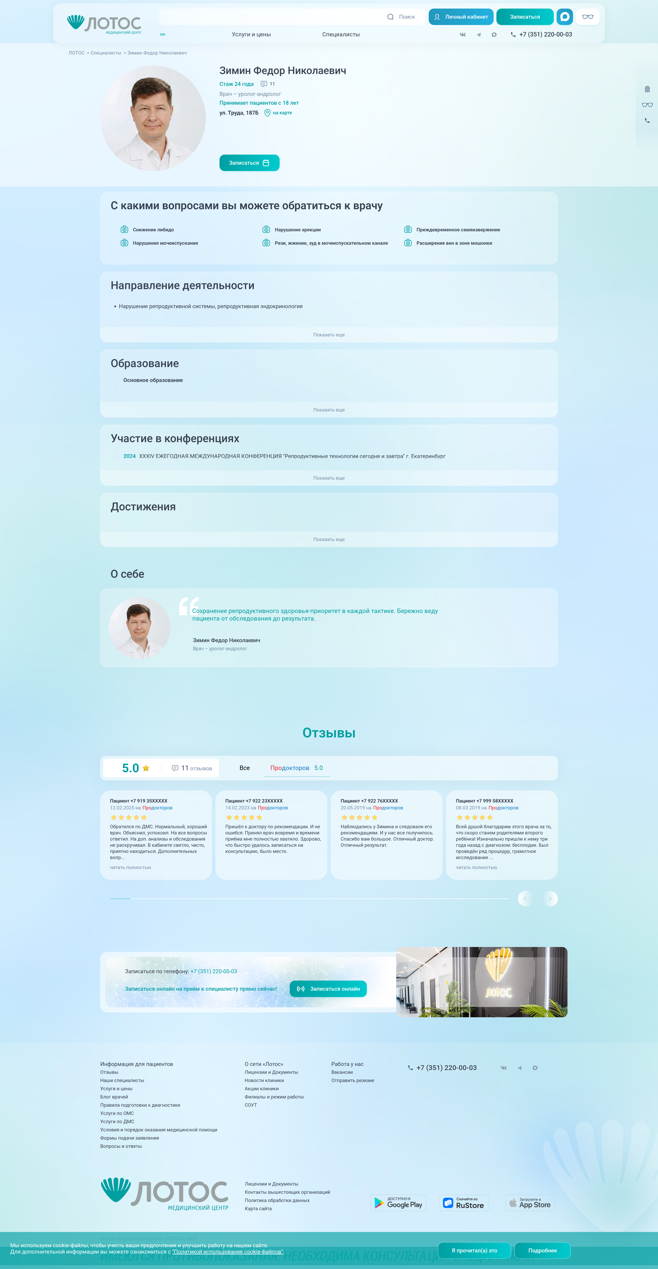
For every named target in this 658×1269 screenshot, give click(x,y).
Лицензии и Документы (271, 1072)
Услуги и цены (251, 34)
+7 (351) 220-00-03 (214, 971)
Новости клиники (264, 1080)
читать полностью (130, 867)
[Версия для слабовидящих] (647, 105)
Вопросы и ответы (121, 1146)
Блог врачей (114, 1097)
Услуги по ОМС (117, 1113)
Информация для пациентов (136, 1064)
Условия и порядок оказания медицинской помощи (158, 1130)
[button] (550, 898)
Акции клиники (262, 1088)
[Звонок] (647, 125)
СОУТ (251, 1105)
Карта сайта (258, 1208)
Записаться (525, 17)
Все (245, 768)
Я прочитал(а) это (474, 1250)
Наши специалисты (122, 1080)
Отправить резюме (352, 1080)
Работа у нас (347, 1064)
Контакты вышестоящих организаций (287, 1192)
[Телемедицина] (647, 93)
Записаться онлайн (335, 989)
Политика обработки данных (277, 1200)
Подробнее (542, 1250)
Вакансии (342, 1072)
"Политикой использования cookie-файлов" (227, 1251)
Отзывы (109, 1072)
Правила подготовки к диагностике (140, 1105)
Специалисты (341, 34)
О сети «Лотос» (264, 1064)
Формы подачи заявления (129, 1138)
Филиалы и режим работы (274, 1097)
